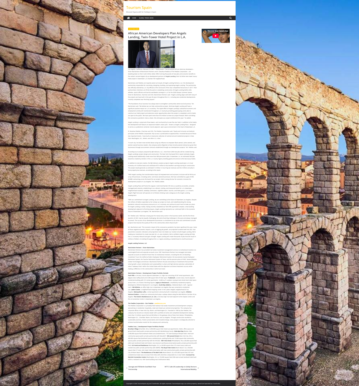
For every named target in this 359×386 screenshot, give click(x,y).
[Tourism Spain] (128, 18)
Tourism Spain (139, 7)
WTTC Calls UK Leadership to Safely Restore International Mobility (181, 368)
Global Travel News (146, 18)
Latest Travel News (133, 29)
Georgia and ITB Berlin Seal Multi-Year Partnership (142, 368)
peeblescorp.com (160, 303)
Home (134, 18)
